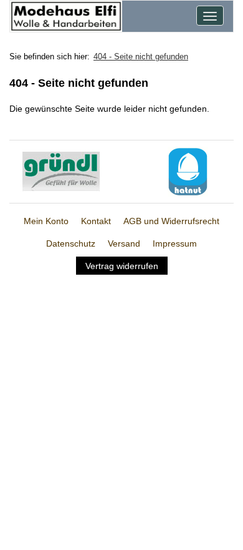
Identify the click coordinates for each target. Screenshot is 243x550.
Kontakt (96, 221)
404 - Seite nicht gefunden (140, 56)
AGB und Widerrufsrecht (171, 221)
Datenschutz (70, 243)
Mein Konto (46, 221)
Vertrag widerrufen (121, 266)
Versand (124, 243)
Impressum (175, 243)
